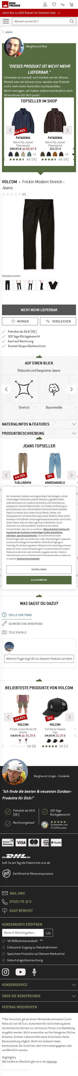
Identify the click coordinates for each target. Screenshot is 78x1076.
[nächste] (67, 130)
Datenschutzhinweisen (28, 558)
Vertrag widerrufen (19, 1007)
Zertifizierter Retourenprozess (33, 874)
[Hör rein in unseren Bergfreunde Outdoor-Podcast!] (37, 973)
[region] (39, 538)
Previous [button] (6, 389)
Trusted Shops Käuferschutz (27, 346)
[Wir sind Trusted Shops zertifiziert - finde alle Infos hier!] (45, 825)
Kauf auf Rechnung (20, 341)
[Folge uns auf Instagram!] (8, 973)
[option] (39, 235)
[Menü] (6, 21)
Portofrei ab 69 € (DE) (22, 332)
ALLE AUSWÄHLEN (39, 580)
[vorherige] (10, 130)
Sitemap (52, 1061)
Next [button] (71, 389)
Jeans (8, 32)
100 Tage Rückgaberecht (24, 336)
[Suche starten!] (72, 21)
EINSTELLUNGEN (39, 569)
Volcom (9, 181)
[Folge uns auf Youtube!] (24, 973)
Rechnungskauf (23, 823)
